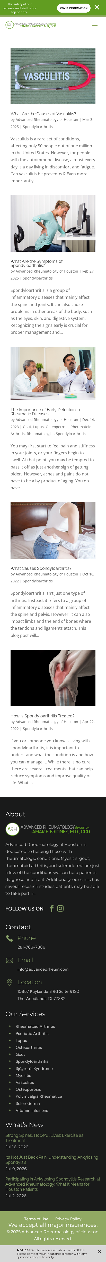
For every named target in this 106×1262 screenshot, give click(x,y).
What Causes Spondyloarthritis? (41, 568)
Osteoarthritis (29, 1047)
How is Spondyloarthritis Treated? (43, 716)
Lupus (38, 426)
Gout (27, 426)
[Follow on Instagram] (63, 908)
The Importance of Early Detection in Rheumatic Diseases (45, 411)
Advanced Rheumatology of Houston (47, 119)
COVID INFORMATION (73, 8)
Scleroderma (28, 1103)
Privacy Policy (68, 1218)
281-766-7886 (31, 947)
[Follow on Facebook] (52, 908)
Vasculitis (25, 1082)
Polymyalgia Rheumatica (39, 1096)
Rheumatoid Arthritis (35, 1026)
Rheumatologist (40, 433)
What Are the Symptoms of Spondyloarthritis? (37, 263)
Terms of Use (36, 1218)
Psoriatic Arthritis (32, 1033)
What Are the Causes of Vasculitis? (43, 113)
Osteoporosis (57, 426)
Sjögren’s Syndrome (34, 1068)
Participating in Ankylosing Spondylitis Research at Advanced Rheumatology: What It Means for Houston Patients (52, 1184)
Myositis (23, 1075)
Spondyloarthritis (38, 126)
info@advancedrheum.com (42, 969)
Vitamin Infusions (32, 1110)
